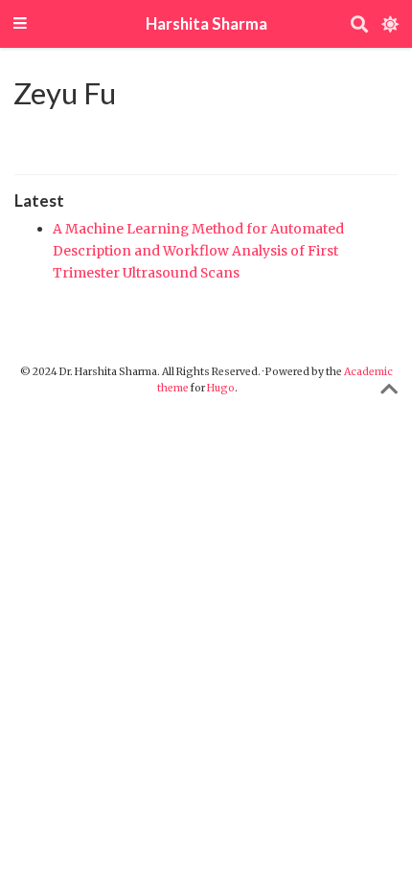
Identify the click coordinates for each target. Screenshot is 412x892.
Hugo (221, 388)
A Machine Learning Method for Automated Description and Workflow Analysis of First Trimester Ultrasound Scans (198, 250)
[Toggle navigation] (20, 24)
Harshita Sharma (206, 23)
